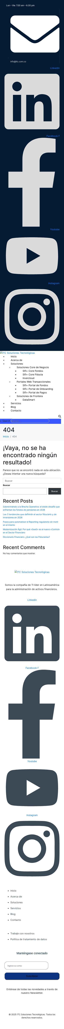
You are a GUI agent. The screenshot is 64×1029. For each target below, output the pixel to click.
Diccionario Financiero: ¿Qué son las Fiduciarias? (26, 537)
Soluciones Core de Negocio (33, 367)
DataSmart (29, 399)
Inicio (14, 356)
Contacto (16, 410)
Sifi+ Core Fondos (33, 370)
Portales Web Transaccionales (33, 381)
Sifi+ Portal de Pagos (35, 392)
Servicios (16, 403)
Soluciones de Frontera (30, 396)
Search (6, 420)
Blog (13, 406)
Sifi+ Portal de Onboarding (38, 388)
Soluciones (17, 363)
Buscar (6, 485)
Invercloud (28, 378)
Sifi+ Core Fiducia (33, 374)
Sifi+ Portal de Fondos (35, 385)
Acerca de (16, 360)
